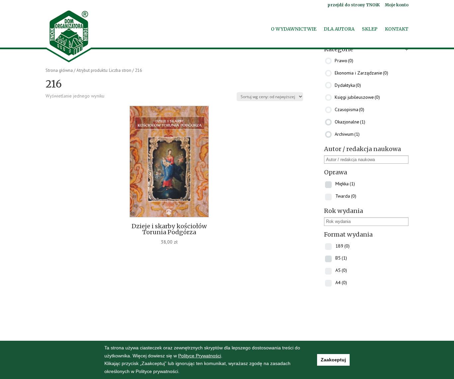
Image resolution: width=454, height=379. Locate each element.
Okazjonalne (350, 122)
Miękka (345, 184)
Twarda (345, 196)
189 (342, 246)
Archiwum (347, 134)
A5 (341, 270)
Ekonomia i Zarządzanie (361, 73)
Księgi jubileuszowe (357, 97)
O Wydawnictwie (293, 29)
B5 (341, 258)
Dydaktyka (348, 85)
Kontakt (396, 29)
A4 (341, 282)
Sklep (370, 29)
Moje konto (396, 5)
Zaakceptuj (333, 359)
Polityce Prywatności (199, 355)
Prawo (344, 61)
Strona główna (59, 70)
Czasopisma (349, 109)
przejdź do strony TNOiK (353, 5)
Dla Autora (339, 29)
